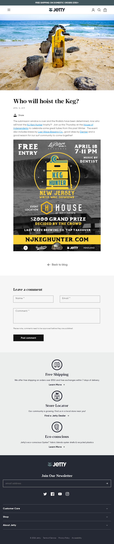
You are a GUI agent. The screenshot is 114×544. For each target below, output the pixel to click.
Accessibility (77, 538)
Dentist (84, 131)
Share (21, 115)
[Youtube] (60, 494)
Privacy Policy (63, 538)
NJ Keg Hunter (34, 124)
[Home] (57, 10)
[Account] (93, 9)
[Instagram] (68, 494)
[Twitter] (45, 494)
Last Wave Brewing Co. (50, 131)
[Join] (107, 483)
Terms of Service (49, 538)
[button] (9, 10)
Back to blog (59, 264)
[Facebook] (53, 494)
